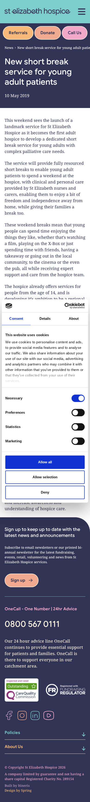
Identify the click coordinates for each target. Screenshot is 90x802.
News (9, 47)
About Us (14, 746)
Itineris (24, 785)
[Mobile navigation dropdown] (78, 734)
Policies (12, 732)
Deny (45, 492)
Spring (26, 790)
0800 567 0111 (32, 624)
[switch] (78, 412)
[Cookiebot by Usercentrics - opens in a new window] (65, 306)
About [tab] (74, 318)
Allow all (45, 462)
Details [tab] (45, 318)
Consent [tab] (16, 318)
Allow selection (45, 477)
